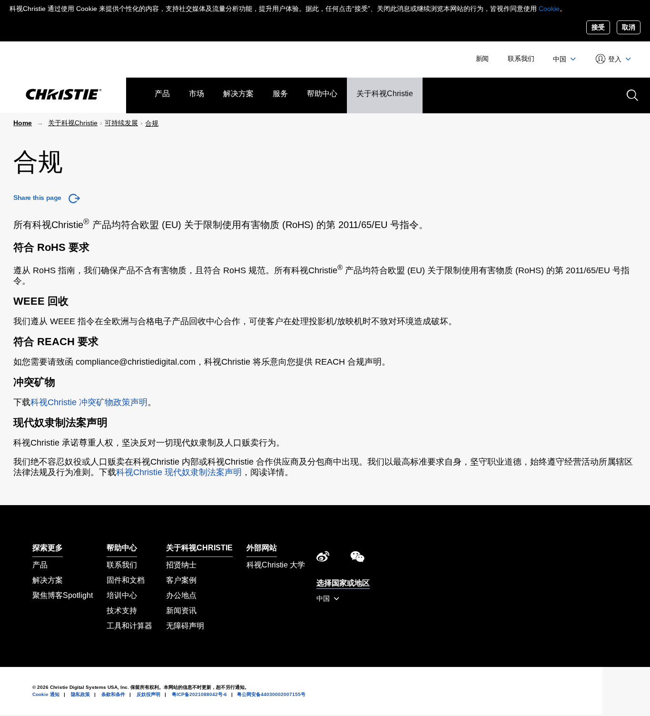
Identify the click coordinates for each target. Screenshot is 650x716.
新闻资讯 (181, 611)
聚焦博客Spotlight (62, 595)
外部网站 (261, 548)
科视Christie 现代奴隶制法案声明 (179, 472)
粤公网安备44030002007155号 (271, 694)
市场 (196, 94)
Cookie (549, 8)
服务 (280, 94)
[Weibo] (322, 559)
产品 (162, 94)
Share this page (37, 197)
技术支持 (122, 611)
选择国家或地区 (343, 583)
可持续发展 (121, 123)
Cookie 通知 (45, 694)
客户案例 (181, 580)
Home (22, 123)
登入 (615, 59)
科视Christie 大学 (275, 565)
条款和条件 (113, 694)
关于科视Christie (384, 94)
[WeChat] (357, 559)
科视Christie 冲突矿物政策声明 (89, 402)
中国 (560, 59)
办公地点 (181, 595)
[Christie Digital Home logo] (63, 95)
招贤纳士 (181, 565)
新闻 (482, 58)
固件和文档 (126, 580)
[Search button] (631, 94)
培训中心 (122, 595)
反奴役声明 (148, 694)
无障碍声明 (185, 626)
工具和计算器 (129, 626)
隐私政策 (80, 694)
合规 (151, 123)
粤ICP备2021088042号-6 (199, 694)
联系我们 (521, 58)
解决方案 (238, 94)
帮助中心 (322, 94)
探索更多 (47, 548)
